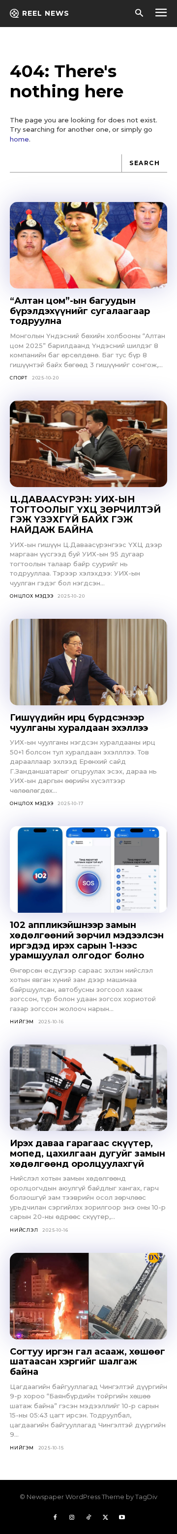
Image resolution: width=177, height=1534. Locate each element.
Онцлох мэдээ (32, 596)
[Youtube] (122, 1518)
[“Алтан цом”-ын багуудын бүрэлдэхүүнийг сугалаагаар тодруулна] (88, 245)
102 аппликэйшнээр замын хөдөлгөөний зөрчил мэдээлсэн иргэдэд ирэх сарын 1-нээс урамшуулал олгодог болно (87, 940)
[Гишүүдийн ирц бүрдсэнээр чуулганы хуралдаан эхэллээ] (88, 662)
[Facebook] (55, 1518)
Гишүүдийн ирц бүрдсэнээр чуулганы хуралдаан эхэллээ (79, 722)
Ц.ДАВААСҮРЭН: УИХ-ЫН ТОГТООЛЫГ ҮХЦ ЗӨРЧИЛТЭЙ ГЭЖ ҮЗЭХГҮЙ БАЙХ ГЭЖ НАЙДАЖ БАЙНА (85, 514)
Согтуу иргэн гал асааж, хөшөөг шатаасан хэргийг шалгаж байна (87, 1361)
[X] (105, 1518)
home (19, 139)
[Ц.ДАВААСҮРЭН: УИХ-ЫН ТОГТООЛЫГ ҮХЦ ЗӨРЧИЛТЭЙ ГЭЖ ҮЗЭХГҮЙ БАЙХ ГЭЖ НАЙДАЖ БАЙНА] (88, 444)
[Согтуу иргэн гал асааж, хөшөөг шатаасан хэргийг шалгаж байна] (88, 1296)
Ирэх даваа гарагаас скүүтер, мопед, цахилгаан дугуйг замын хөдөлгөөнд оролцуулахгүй (87, 1153)
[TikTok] (88, 1518)
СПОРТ (19, 377)
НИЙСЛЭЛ (24, 1230)
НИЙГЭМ (22, 1021)
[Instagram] (72, 1518)
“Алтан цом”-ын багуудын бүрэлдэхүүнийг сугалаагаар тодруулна (80, 310)
